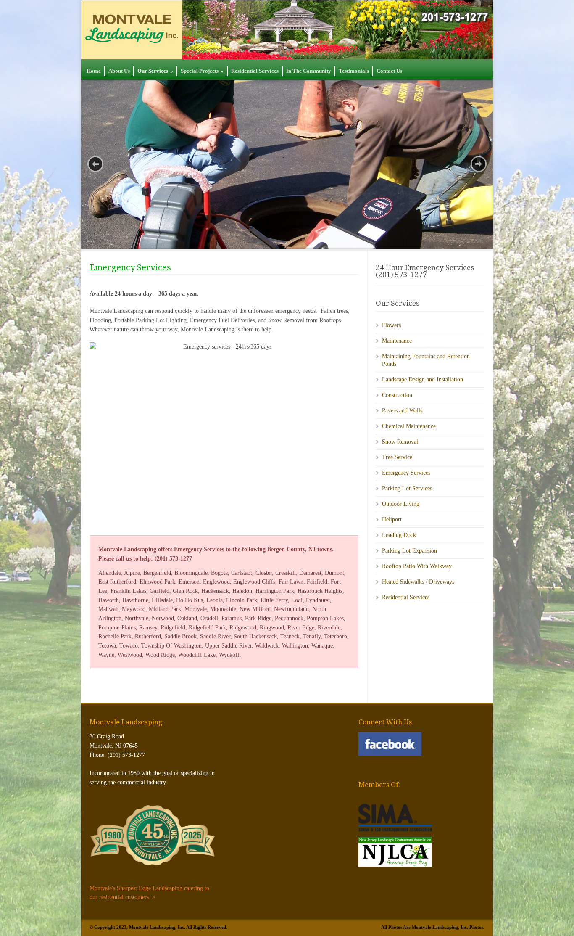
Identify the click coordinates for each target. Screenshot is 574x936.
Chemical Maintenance (409, 426)
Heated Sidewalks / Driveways (418, 582)
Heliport (392, 519)
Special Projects (202, 71)
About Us (119, 71)
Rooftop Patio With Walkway (417, 566)
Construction (397, 395)
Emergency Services (406, 473)
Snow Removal (400, 442)
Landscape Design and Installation (422, 379)
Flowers (391, 325)
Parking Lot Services (407, 488)
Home (94, 71)
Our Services (155, 71)
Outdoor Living (400, 504)
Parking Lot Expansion (409, 550)
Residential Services (255, 71)
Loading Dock (399, 535)
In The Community (308, 71)
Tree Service (397, 457)
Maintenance (397, 341)
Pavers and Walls (402, 410)
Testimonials (354, 71)
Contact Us (389, 71)
